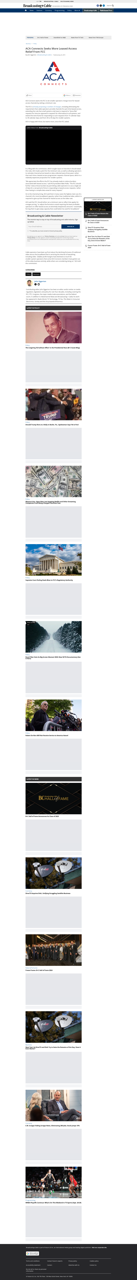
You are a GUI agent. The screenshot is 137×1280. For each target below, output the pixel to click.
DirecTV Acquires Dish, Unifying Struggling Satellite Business (98, 229)
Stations (39, 10)
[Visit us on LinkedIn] (104, 5)
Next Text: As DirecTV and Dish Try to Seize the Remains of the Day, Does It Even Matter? (99, 238)
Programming (59, 10)
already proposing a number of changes (47, 107)
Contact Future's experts (54, 1261)
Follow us (68, 95)
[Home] (25, 10)
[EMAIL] (39, 284)
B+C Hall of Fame (42, 37)
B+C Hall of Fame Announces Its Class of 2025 (98, 221)
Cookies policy (94, 1261)
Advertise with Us (73, 1265)
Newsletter (78, 95)
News (32, 10)
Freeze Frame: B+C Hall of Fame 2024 (99, 246)
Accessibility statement (33, 1265)
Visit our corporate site (99, 1247)
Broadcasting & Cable (44, 55)
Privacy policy (72, 1261)
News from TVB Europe (96, 37)
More (77, 10)
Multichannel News (67, 1)
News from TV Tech (77, 37)
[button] (110, 6)
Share (30, 95)
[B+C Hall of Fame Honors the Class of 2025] (98, 209)
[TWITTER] (36, 284)
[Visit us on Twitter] (101, 5)
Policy (69, 10)
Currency (48, 10)
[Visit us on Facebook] (98, 5)
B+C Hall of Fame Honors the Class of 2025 (98, 214)
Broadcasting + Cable (51, 1)
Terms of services (50, 236)
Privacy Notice (31, 238)
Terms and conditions (33, 1261)
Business (28, 43)
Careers (49, 1265)
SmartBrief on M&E (60, 37)
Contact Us (93, 1265)
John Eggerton (31, 55)
